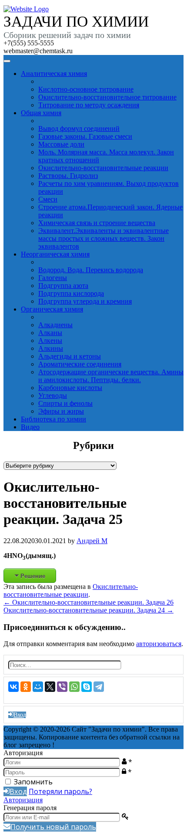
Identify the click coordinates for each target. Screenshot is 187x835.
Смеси (47, 199)
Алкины (50, 348)
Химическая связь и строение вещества (96, 222)
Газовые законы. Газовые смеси (85, 136)
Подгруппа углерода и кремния (85, 301)
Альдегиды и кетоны (69, 356)
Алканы (50, 332)
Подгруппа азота (63, 285)
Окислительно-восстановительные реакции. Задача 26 (88, 602)
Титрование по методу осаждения (88, 105)
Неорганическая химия (55, 254)
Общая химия (41, 112)
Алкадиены (55, 325)
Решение (32, 575)
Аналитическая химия (54, 73)
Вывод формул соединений (79, 128)
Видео (30, 427)
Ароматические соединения (79, 364)
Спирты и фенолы (65, 403)
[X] (50, 686)
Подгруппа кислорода (71, 293)
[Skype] (86, 686)
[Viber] (62, 686)
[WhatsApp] (74, 686)
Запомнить (33, 782)
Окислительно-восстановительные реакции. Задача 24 (88, 610)
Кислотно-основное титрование (86, 89)
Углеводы (52, 395)
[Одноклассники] (25, 686)
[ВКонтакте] (13, 686)
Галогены (52, 277)
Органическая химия (52, 309)
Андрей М (92, 540)
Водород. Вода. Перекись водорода (90, 270)
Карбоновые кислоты (70, 387)
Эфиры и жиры (61, 411)
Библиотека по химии (53, 419)
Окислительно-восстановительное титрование (107, 97)
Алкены (50, 340)
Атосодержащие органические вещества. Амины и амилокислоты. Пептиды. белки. (111, 375)
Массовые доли (61, 144)
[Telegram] (99, 686)
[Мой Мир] (38, 686)
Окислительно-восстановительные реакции (103, 167)
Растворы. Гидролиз (68, 175)
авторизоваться (158, 643)
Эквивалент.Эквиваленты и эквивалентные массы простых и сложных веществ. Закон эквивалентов (103, 238)
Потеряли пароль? (60, 791)
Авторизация (23, 800)
